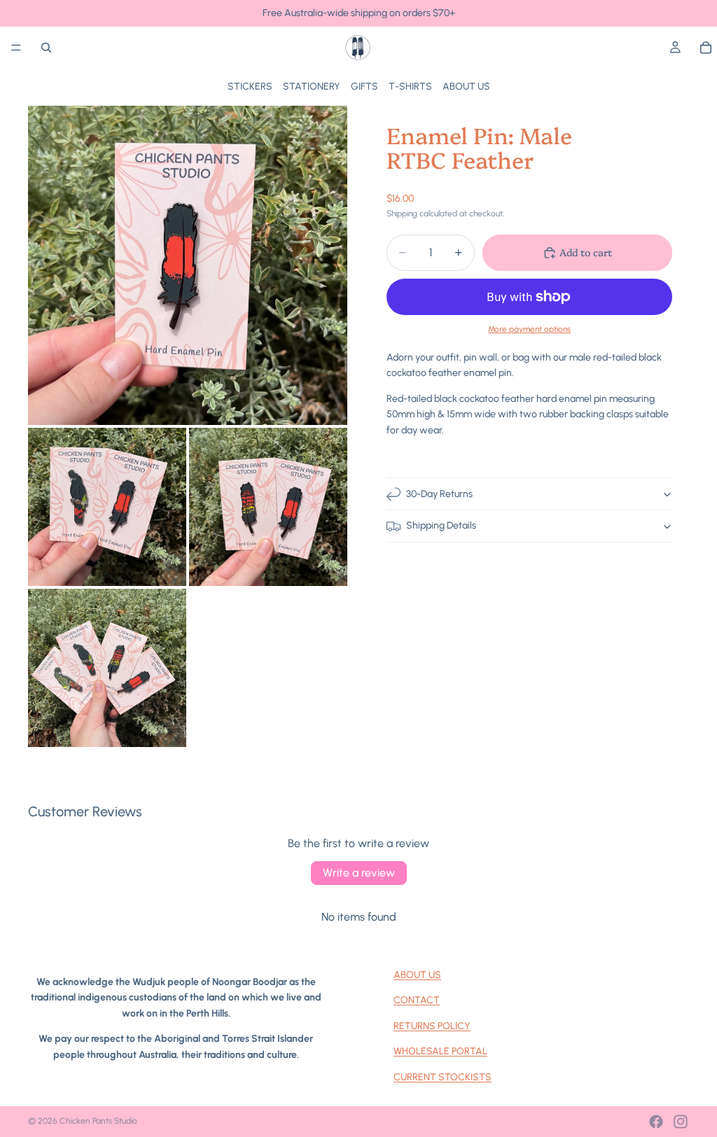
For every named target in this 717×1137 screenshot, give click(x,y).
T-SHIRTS (410, 86)
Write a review (359, 872)
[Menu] (16, 48)
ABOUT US (466, 86)
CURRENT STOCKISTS (443, 1077)
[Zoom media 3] (268, 507)
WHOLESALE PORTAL (440, 1051)
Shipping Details (441, 525)
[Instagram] (680, 1121)
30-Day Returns (439, 494)
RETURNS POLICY (432, 1026)
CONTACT (417, 1000)
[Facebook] (656, 1121)
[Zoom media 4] (107, 668)
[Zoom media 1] (187, 265)
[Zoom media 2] (107, 507)
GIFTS (364, 86)
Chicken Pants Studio (98, 1121)
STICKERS (250, 86)
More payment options (529, 329)
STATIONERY (311, 86)
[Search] (46, 47)
